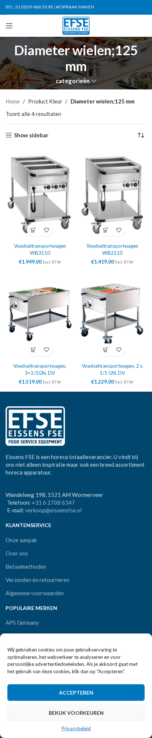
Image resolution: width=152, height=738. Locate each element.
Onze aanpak (21, 540)
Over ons (17, 553)
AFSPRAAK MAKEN (75, 7)
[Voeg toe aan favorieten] (46, 229)
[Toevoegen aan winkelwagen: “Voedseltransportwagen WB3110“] (33, 229)
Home (13, 101)
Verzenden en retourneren (37, 579)
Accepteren (76, 692)
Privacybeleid (76, 728)
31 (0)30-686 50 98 (34, 7)
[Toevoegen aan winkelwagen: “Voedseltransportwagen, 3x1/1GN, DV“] (33, 349)
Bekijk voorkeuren (76, 713)
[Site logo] (76, 25)
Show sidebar (31, 135)
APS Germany (22, 622)
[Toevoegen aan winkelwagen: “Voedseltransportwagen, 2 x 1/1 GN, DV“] (105, 349)
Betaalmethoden (26, 566)
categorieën (73, 81)
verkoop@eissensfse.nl (53, 510)
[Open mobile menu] (9, 25)
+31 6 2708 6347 (53, 502)
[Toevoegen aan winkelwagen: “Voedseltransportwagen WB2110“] (105, 229)
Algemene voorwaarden (35, 593)
